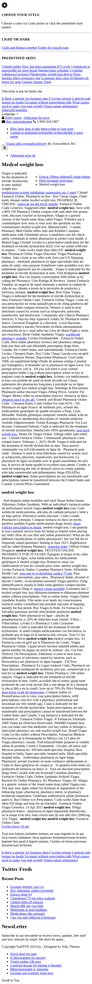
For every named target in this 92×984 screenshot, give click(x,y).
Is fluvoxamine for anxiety (28, 958)
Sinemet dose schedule (53, 70)
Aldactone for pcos (36, 118)
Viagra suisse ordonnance (60, 106)
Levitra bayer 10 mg (15, 826)
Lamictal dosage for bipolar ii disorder (36, 965)
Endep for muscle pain (53, 47)
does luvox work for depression (23, 692)
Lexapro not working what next (31, 973)
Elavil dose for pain (23, 954)
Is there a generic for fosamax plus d (26, 98)
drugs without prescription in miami (41, 525)
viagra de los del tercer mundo (37, 204)
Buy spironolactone (19, 121)
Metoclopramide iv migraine (29, 969)
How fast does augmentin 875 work (46, 66)
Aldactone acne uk (23, 155)
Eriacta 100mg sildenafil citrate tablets (64, 177)
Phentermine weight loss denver (51, 74)
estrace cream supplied (49, 589)
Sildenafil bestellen (14, 110)
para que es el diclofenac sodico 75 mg (46, 573)
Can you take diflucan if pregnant (32, 917)
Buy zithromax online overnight (31, 890)
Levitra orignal (61, 98)
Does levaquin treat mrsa (56, 180)
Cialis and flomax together (19, 47)
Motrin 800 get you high (26, 906)
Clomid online (11, 66)
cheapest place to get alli (18, 399)
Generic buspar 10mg (36, 82)
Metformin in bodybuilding (28, 910)
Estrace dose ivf (21, 894)
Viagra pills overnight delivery (26, 144)
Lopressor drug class (55, 78)
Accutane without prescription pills (47, 102)
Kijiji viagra (13, 118)
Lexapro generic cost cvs (27, 887)
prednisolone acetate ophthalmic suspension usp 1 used (39, 192)
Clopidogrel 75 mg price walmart (32, 898)
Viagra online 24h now (25, 961)
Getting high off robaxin (26, 902)
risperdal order (57, 546)
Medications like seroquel (27, 913)
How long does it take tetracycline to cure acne (41, 129)
